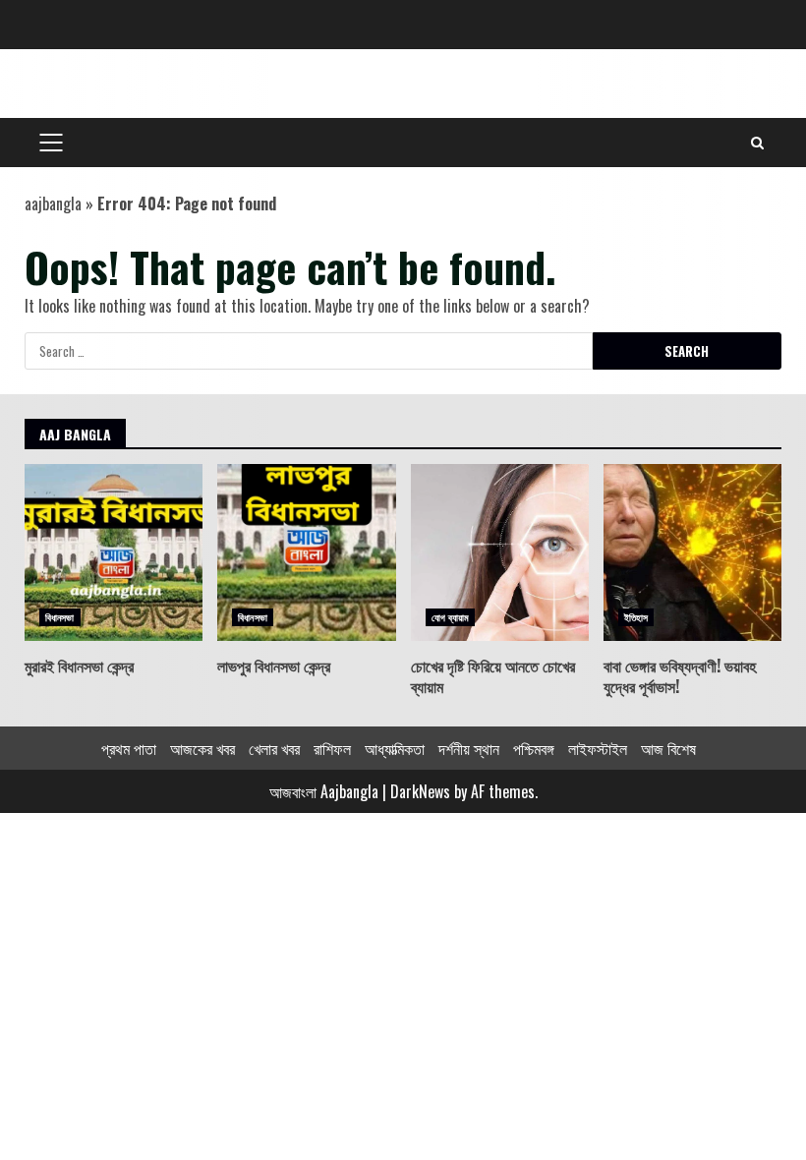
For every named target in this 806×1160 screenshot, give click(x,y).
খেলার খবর (274, 748)
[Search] (757, 142)
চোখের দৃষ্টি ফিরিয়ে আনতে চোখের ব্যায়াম (500, 552)
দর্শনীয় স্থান (468, 748)
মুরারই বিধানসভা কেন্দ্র (113, 552)
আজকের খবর (202, 748)
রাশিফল (332, 748)
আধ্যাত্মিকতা (395, 748)
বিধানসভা (60, 616)
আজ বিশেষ (668, 748)
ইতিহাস (636, 616)
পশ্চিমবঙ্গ (533, 748)
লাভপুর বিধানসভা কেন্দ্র (306, 552)
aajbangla (53, 203)
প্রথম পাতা (128, 748)
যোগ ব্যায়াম (451, 616)
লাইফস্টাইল (597, 748)
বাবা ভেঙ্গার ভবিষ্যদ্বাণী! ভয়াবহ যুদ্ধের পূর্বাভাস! (692, 552)
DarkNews (420, 791)
